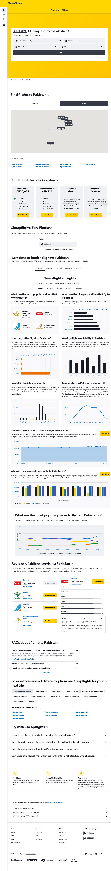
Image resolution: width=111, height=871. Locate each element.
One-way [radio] (35, 103)
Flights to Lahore (16, 164)
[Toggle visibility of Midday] (27, 503)
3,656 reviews (28, 586)
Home (12, 80)
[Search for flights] (4, 10)
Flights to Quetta (65, 167)
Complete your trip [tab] (20, 696)
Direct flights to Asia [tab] (91, 696)
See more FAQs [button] (45, 673)
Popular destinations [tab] (38, 696)
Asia (18, 80)
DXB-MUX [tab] (68, 268)
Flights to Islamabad (42, 164)
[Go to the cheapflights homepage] (16, 3)
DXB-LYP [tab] (79, 268)
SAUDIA (26, 592)
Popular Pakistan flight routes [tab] (92, 691)
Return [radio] (84, 103)
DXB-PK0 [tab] (40, 289)
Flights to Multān (16, 167)
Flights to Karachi (66, 164)
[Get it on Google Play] (89, 833)
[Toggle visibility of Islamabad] (42, 553)
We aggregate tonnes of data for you (26, 812)
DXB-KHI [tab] (40, 268)
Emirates (26, 580)
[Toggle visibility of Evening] (46, 503)
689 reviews (27, 598)
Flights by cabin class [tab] (72, 696)
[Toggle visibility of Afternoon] (36, 503)
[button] (3, 3)
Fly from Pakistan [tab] (72, 691)
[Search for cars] (4, 14)
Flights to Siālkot (89, 164)
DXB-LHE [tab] (49, 268)
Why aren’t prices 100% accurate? (25, 816)
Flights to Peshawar (42, 167)
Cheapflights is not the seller (23, 808)
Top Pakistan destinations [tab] (22, 691)
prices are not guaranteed (55, 802)
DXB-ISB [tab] (59, 268)
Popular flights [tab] (56, 691)
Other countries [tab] (18, 701)
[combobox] (39, 35)
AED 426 (20, 31)
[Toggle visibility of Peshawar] (77, 553)
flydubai (26, 604)
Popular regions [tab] (41, 691)
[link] (23, 215)
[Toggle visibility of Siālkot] (68, 553)
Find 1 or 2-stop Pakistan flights (23, 659)
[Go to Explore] (4, 19)
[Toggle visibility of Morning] (18, 503)
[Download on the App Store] (89, 838)
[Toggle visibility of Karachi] (59, 553)
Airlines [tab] (31, 701)
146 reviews (27, 611)
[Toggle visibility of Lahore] (51, 553)
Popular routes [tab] (55, 696)
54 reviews (27, 625)
